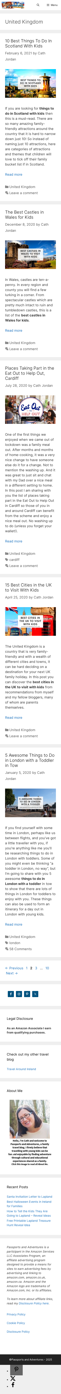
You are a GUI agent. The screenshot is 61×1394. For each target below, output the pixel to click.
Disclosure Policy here (34, 1303)
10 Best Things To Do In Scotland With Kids (28, 43)
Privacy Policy (16, 1314)
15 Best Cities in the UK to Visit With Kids (28, 587)
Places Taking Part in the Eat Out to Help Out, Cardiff (29, 373)
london (14, 943)
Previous (14, 968)
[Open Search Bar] (38, 5)
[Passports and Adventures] (13, 5)
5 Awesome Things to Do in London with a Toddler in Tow (30, 760)
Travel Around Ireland (21, 1069)
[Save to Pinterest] (16, 1370)
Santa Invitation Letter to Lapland (29, 1196)
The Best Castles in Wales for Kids (24, 215)
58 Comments (20, 949)
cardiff (14, 560)
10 (47, 968)
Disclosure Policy (18, 1331)
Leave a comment (23, 193)
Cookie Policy (16, 1323)
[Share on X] (13, 1380)
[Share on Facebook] (13, 1386)
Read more (13, 174)
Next (12, 973)
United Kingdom (22, 187)
